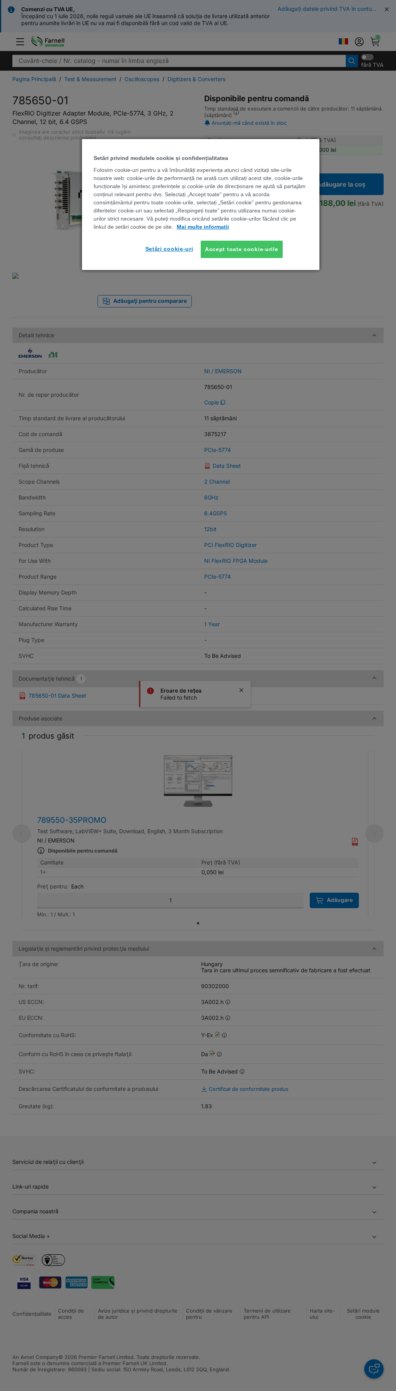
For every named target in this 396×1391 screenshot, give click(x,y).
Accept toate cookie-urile (241, 249)
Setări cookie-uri (169, 249)
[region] (200, 204)
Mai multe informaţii (203, 227)
